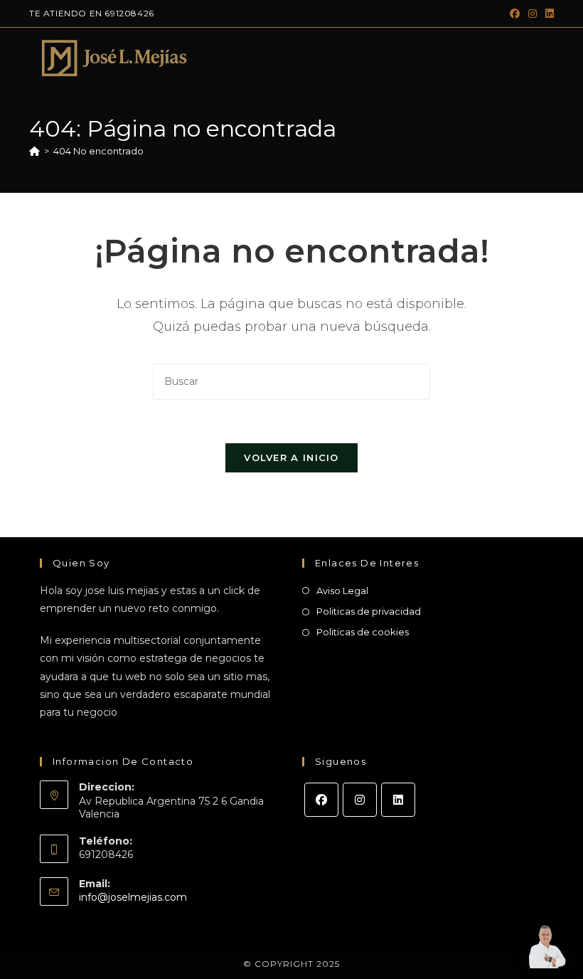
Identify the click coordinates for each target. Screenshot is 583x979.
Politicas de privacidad (368, 611)
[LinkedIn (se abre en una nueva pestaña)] (547, 13)
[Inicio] (34, 151)
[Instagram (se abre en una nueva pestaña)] (532, 13)
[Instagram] (360, 800)
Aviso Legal (342, 590)
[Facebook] (321, 800)
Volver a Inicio (291, 457)
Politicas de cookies (362, 631)
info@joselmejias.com (133, 897)
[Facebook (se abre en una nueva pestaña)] (515, 13)
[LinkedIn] (398, 800)
